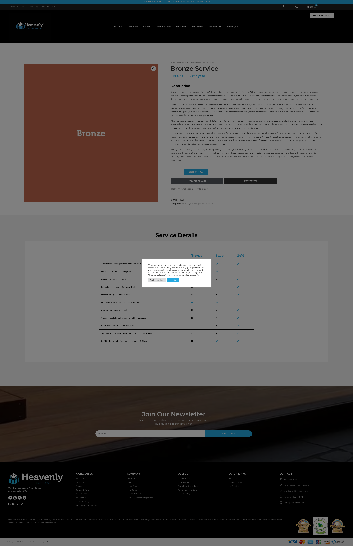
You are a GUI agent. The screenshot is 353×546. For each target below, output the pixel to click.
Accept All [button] (173, 280)
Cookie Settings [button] (157, 280)
